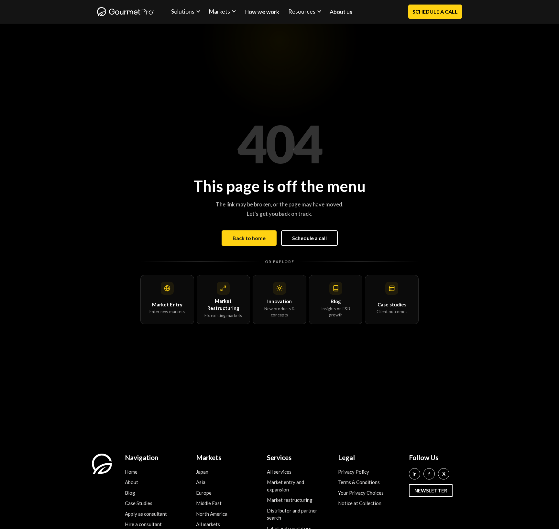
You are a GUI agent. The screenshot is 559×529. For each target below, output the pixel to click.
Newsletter (430, 490)
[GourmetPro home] (125, 11)
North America (211, 514)
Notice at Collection (359, 503)
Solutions (182, 11)
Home (131, 472)
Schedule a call (309, 238)
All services (279, 472)
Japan (202, 472)
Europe (204, 493)
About (131, 482)
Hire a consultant (143, 524)
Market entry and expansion (285, 485)
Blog (130, 493)
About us (341, 11)
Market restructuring (289, 500)
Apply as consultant (146, 514)
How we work (261, 11)
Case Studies (138, 503)
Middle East (209, 503)
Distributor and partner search (292, 514)
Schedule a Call (435, 11)
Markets (219, 11)
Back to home (249, 238)
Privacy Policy (353, 472)
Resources (301, 11)
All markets (208, 524)
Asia (200, 482)
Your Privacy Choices (361, 493)
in (414, 474)
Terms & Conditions (359, 482)
